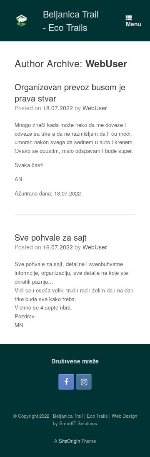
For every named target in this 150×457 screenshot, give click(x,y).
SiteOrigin (69, 440)
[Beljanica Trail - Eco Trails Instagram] (84, 382)
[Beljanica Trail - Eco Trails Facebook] (66, 382)
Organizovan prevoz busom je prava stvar (70, 92)
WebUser (106, 63)
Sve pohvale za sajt (51, 237)
